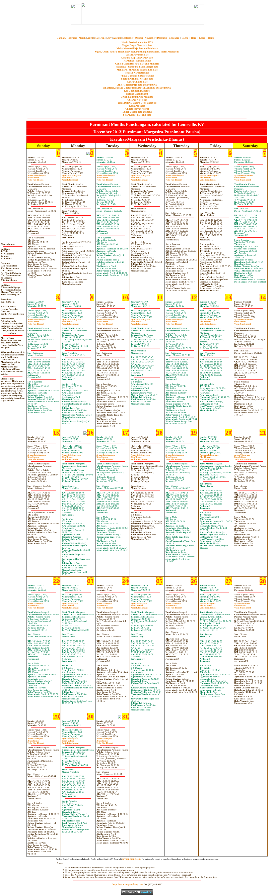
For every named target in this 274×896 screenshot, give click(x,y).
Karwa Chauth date (137, 81)
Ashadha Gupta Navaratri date (137, 57)
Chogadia (174, 37)
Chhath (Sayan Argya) (137, 108)
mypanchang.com (137, 28)
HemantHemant (104, 179)
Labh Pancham (137, 105)
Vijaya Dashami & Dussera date (137, 75)
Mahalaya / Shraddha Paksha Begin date (137, 66)
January (61, 37)
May (96, 37)
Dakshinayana (36, 175)
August (117, 37)
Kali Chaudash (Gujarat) (137, 90)
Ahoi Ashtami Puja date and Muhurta (137, 84)
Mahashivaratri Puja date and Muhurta (137, 48)
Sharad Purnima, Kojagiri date (137, 78)
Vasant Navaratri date (137, 54)
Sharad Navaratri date (137, 72)
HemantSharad (35, 179)
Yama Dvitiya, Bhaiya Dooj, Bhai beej (137, 102)
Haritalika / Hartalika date (137, 60)
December (162, 37)
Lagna (185, 37)
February (72, 37)
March (82, 37)
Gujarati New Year (137, 99)
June (103, 37)
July (109, 37)
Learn (202, 37)
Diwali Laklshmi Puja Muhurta (137, 96)
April (90, 37)
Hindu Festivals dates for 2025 (137, 42)
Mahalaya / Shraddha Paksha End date (137, 69)
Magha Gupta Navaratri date (137, 45)
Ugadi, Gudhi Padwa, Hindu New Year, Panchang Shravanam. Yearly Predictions (137, 51)
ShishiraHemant (242, 458)
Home (211, 37)
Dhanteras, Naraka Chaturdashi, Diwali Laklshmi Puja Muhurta (137, 87)
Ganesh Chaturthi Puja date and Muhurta (137, 63)
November (150, 37)
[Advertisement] (56, 13)
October (139, 37)
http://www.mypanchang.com (128, 884)
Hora (193, 37)
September (127, 37)
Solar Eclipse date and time (137, 114)
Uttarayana (242, 455)
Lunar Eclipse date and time (137, 111)
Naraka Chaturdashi (137, 93)
